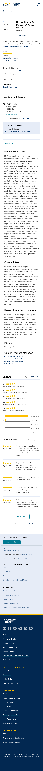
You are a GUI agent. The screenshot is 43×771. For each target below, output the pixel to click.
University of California (11, 742)
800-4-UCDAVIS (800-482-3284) (17, 131)
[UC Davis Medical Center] (11, 4)
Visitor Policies (8, 599)
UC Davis (6, 734)
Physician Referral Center (12, 603)
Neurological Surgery (10, 87)
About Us (6, 670)
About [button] (7, 143)
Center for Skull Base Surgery (15, 359)
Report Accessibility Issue (30, 756)
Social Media (7, 679)
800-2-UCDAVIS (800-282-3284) (15, 46)
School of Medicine (10, 651)
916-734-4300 (24, 119)
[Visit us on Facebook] (8, 628)
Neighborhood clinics (10, 647)
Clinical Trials (7, 706)
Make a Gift (11, 542)
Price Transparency (10, 719)
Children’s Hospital (10, 639)
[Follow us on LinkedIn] (14, 628)
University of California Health (14, 738)
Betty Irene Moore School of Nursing (16, 656)
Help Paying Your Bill (10, 715)
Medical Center (9, 11)
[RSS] (30, 628)
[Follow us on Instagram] (24, 628)
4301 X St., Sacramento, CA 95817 (21, 760)
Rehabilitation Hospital (11, 643)
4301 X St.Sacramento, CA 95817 (11, 549)
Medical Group (8, 660)
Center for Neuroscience (13, 356)
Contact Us (7, 675)
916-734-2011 (27, 554)
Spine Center (9, 364)
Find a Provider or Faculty (12, 698)
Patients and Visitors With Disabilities (16, 607)
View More (21, 516)
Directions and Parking (11, 595)
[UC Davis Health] (10, 620)
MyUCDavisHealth (9, 591)
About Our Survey (9, 60)
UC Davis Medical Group (13, 361)
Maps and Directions (10, 683)
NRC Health (32, 524)
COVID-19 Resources (10, 723)
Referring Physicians (10, 710)
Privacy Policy (16, 756)
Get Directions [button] (11, 114)
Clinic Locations (8, 702)
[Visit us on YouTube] (4, 628)
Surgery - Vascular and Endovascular (16, 71)
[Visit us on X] (19, 628)
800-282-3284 (23, 558)
